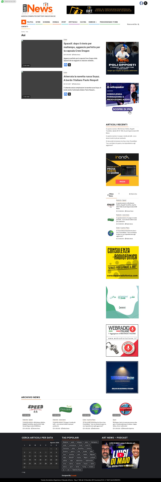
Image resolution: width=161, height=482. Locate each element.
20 (40, 460)
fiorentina (81, 448)
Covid (80, 445)
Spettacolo (73, 22)
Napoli (85, 457)
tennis (77, 466)
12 (35, 456)
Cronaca (56, 22)
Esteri (38, 22)
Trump (84, 466)
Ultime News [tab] (111, 195)
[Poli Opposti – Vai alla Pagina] (122, 58)
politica (65, 460)
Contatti (24, 26)
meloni (85, 454)
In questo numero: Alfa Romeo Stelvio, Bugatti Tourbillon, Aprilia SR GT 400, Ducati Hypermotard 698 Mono (122, 131)
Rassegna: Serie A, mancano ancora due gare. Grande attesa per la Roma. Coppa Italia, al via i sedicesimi (125, 424)
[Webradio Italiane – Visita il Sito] (122, 340)
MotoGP (71, 457)
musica (79, 457)
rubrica (71, 463)
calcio (86, 442)
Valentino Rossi (76, 470)
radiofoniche (89, 460)
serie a (65, 466)
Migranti (92, 454)
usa (68, 470)
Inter (79, 451)
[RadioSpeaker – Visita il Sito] (122, 99)
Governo (65, 451)
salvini (92, 463)
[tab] (122, 193)
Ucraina (91, 466)
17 (24, 460)
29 (51, 463)
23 (56, 460)
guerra (73, 451)
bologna (79, 442)
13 (40, 456)
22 (51, 460)
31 (24, 467)
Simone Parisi (129, 211)
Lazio (78, 454)
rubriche (78, 463)
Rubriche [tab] (134, 194)
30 (56, 463)
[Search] (138, 24)
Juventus (71, 454)
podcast (92, 457)
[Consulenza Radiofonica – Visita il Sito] (122, 262)
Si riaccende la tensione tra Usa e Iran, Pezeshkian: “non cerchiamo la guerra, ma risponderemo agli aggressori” (121, 143)
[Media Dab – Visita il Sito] (122, 302)
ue (63, 470)
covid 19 (87, 445)
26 (35, 463)
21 (45, 460)
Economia (46, 22)
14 (45, 456)
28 (45, 463)
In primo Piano (124, 228)
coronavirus (72, 445)
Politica (30, 22)
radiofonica (79, 460)
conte (64, 445)
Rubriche (92, 22)
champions (94, 442)
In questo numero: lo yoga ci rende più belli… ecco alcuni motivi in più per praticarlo (126, 219)
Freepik (73, 475)
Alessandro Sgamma (128, 428)
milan (64, 457)
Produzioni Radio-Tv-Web (109, 22)
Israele (85, 451)
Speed (124, 200)
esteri (73, 448)
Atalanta (65, 442)
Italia (91, 451)
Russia (86, 463)
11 (30, 456)
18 (30, 460)
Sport (63, 22)
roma (64, 463)
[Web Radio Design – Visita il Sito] (122, 377)
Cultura (83, 22)
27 (40, 463)
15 (51, 456)
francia (88, 448)
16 (56, 456)
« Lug (23, 472)
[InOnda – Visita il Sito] (122, 169)
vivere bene (125, 215)
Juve (64, 454)
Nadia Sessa (77, 54)
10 (24, 456)
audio (72, 442)
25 (30, 463)
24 (24, 463)
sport (71, 466)
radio (71, 460)
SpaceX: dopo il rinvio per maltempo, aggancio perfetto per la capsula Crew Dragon (82, 47)
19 (35, 460)
